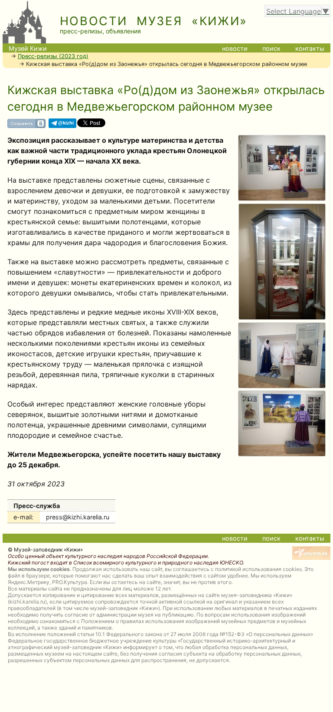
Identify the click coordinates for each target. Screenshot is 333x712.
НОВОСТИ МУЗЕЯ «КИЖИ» (154, 21)
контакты (309, 48)
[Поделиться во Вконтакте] (26, 126)
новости (235, 48)
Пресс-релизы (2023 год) (53, 56)
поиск (271, 48)
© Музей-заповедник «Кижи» (45, 549)
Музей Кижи (28, 48)
